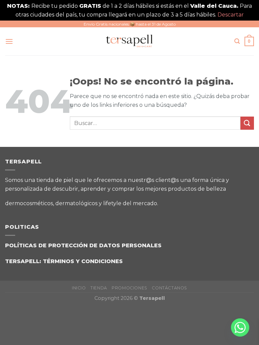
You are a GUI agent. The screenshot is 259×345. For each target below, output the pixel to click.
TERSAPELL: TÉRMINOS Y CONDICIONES (64, 261)
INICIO (79, 287)
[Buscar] (237, 41)
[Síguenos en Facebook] (167, 201)
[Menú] (9, 41)
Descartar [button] (231, 14)
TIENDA (98, 287)
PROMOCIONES (129, 287)
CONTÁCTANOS (169, 287)
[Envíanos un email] (201, 201)
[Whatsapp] (240, 327)
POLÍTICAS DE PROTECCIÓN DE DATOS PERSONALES (83, 245)
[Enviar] (247, 123)
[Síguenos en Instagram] (184, 201)
